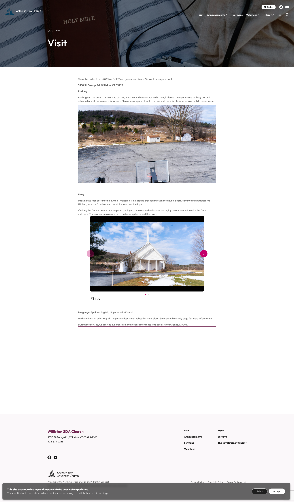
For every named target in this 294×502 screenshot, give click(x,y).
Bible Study (176, 318)
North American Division (74, 481)
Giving (270, 7)
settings (103, 493)
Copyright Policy (215, 482)
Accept (277, 491)
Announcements (216, 14)
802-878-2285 (55, 441)
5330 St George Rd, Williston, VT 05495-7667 (72, 437)
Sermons (238, 14)
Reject (259, 491)
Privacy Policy (197, 482)
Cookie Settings (234, 482)
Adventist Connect (100, 481)
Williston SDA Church (28, 11)
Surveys (222, 436)
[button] (203, 253)
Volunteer (251, 14)
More (268, 14)
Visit (200, 14)
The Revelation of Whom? (232, 442)
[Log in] (245, 482)
